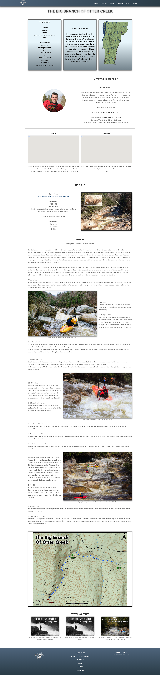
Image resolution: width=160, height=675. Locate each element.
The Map (80, 660)
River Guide (80, 653)
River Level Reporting (80, 656)
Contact (80, 670)
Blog (80, 663)
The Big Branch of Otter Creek (110, 112)
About (80, 666)
